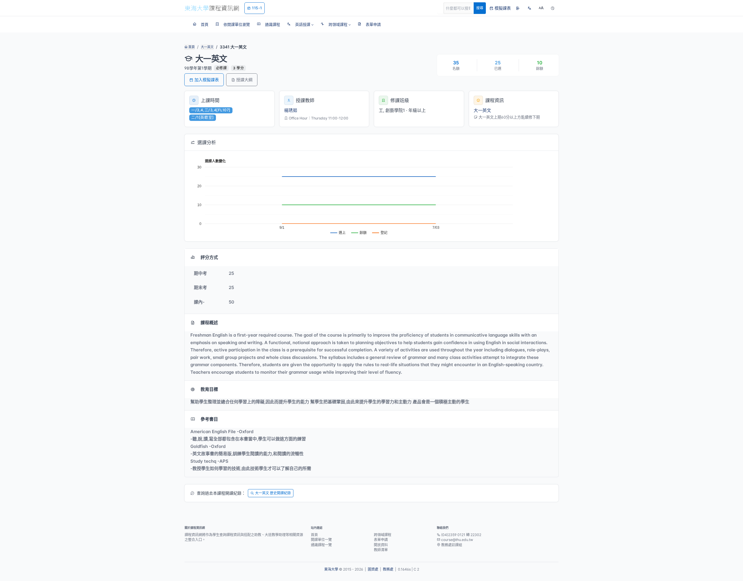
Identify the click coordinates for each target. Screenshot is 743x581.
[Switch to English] (529, 8)
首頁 (191, 47)
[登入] (518, 8)
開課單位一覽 (321, 540)
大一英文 (207, 47)
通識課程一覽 (321, 545)
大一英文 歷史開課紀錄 (273, 493)
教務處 (388, 569)
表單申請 (381, 540)
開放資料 (381, 545)
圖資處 (373, 569)
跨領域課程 (382, 535)
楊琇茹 (290, 110)
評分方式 (209, 257)
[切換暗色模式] (552, 8)
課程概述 (209, 322)
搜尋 (479, 8)
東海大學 (331, 569)
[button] (300, 24)
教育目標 (209, 389)
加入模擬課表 (206, 79)
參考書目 (209, 419)
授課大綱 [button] (244, 79)
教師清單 (381, 550)
